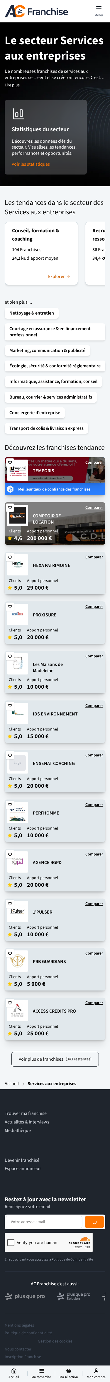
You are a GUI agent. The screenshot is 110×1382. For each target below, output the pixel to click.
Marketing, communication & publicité (47, 350)
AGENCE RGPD (47, 862)
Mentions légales (19, 1325)
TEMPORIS (43, 471)
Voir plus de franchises (55, 1059)
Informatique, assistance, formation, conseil (53, 381)
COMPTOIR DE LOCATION (47, 519)
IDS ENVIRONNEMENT (55, 714)
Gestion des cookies (55, 1341)
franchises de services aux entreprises (46, 74)
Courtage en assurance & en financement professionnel (50, 331)
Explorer (56, 277)
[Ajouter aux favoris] (10, 462)
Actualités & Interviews (27, 1122)
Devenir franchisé (22, 1160)
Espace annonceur (23, 1169)
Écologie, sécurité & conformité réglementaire (55, 366)
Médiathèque (18, 1131)
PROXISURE (44, 615)
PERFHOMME (46, 813)
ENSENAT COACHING (54, 763)
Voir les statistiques (31, 164)
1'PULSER (42, 912)
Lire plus (12, 85)
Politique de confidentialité (28, 1333)
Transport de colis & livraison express (46, 428)
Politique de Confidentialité (72, 1259)
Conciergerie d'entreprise (34, 412)
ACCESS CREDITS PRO (54, 1011)
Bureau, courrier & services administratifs (50, 397)
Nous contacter (18, 1349)
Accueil (12, 1083)
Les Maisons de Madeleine (48, 667)
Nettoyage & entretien (31, 313)
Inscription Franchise (23, 1357)
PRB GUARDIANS (49, 961)
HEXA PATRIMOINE (51, 565)
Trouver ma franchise (26, 1113)
